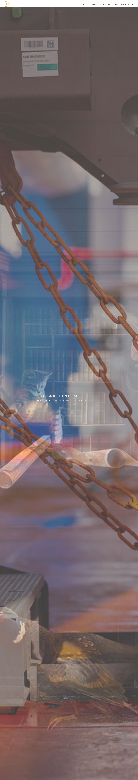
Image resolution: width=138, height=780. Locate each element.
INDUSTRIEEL (48, 400)
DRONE (69, 400)
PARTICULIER (82, 400)
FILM (74, 400)
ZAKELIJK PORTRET (60, 400)
